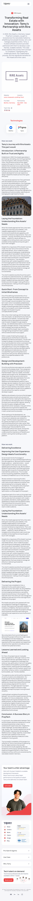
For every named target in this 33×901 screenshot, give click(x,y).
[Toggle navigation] (28, 4)
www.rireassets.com (10, 97)
